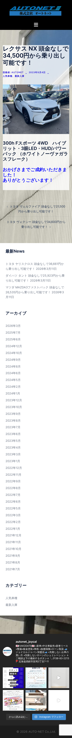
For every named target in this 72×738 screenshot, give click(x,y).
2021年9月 (13, 555)
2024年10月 (14, 353)
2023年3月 (13, 454)
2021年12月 (13, 535)
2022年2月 (13, 522)
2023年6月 (13, 434)
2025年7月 (13, 332)
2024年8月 (13, 366)
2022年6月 (13, 501)
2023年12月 (14, 400)
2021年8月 (13, 562)
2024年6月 (13, 373)
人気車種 (7, 76)
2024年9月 (13, 359)
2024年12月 (14, 346)
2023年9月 (13, 414)
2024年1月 (13, 393)
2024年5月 (13, 380)
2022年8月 (13, 488)
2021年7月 (13, 569)
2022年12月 (14, 468)
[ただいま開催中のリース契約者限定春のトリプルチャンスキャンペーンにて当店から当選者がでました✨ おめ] (13, 700)
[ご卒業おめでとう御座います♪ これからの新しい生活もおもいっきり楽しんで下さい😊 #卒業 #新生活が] (35, 700)
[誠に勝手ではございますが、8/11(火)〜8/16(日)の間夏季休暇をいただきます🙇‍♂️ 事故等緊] (35, 677)
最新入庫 (19, 76)
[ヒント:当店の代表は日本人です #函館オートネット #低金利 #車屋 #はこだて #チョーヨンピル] (58, 700)
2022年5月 (13, 508)
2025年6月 (13, 339)
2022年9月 (13, 481)
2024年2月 (13, 386)
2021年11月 (13, 542)
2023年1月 (13, 461)
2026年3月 (13, 326)
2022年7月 (13, 495)
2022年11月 (13, 474)
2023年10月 (14, 407)
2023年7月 (13, 427)
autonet (17, 72)
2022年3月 (13, 515)
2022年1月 (13, 528)
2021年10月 (13, 549)
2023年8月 (13, 420)
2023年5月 (13, 441)
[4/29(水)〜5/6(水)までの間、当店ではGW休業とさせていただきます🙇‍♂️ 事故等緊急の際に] (58, 677)
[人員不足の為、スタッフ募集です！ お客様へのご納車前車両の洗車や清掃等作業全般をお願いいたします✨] (13, 677)
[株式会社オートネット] (36, 10)
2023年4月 (13, 447)
